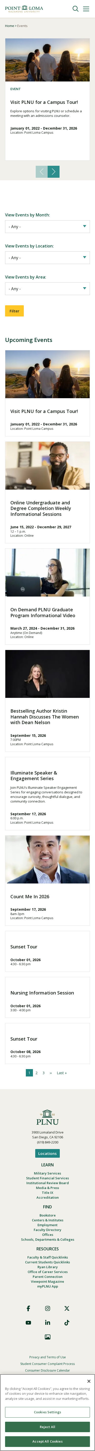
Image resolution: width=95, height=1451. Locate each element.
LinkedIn (48, 1323)
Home (9, 25)
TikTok (67, 1323)
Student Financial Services (47, 1178)
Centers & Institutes (47, 1220)
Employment (47, 1225)
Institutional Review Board (47, 1183)
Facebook (28, 1308)
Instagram (48, 1308)
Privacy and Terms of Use (47, 1357)
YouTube (28, 1323)
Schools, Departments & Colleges (47, 1239)
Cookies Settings (47, 1412)
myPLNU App (47, 1286)
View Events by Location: (29, 246)
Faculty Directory (47, 1229)
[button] (54, 172)
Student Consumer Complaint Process (47, 1364)
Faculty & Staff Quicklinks (47, 1257)
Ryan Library (47, 1267)
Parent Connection (48, 1276)
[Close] (88, 1381)
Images (48, 1337)
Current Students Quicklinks (47, 1262)
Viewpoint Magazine (47, 1281)
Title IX (47, 1192)
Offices (47, 1234)
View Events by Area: (25, 277)
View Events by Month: (27, 215)
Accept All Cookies (47, 1441)
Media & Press (47, 1187)
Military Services (47, 1173)
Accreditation (47, 1197)
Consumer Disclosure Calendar (47, 1370)
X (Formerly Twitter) (67, 1308)
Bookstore (48, 1215)
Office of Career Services (48, 1271)
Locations (47, 1153)
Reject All (47, 1427)
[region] (47, 1412)
